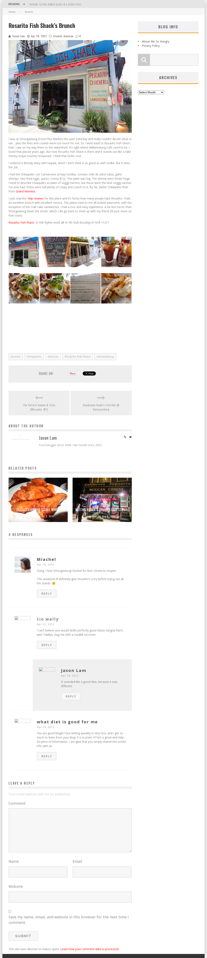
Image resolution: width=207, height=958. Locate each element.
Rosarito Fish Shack (21, 222)
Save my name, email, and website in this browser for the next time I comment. (68, 920)
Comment (17, 803)
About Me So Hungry (155, 41)
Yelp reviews (35, 198)
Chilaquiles (34, 356)
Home (12, 12)
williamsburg (105, 356)
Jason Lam (18, 36)
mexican (68, 36)
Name (13, 861)
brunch (57, 36)
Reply (46, 593)
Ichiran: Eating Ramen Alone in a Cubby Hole (55, 4)
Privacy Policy (151, 46)
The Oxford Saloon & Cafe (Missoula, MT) (39, 407)
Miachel (46, 559)
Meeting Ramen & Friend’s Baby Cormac (102, 509)
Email (77, 861)
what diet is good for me (67, 722)
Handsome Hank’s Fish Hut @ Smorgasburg (101, 407)
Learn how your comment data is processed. (89, 949)
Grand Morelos (25, 191)
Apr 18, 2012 (45, 564)
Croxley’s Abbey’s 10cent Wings (38, 509)
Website (15, 886)
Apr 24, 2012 (69, 675)
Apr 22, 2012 (45, 624)
